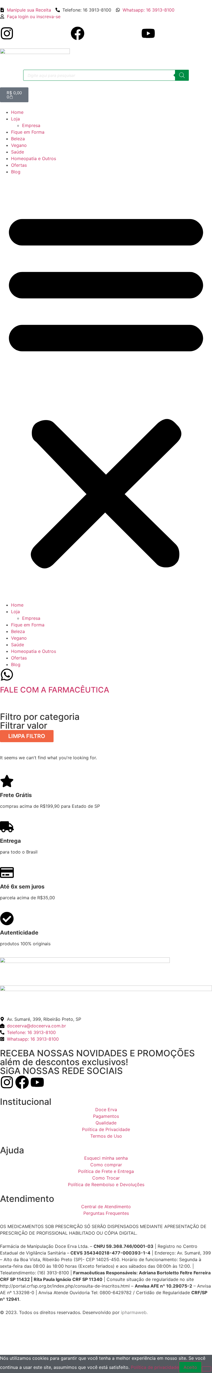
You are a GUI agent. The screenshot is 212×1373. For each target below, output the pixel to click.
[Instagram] (7, 33)
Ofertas (19, 165)
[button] (106, 388)
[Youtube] (148, 33)
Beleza (18, 138)
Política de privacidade (155, 1367)
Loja (15, 119)
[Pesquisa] (182, 75)
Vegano (19, 145)
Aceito (190, 1367)
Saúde (17, 152)
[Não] (206, 1368)
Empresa (31, 125)
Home (17, 112)
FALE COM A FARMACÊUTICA (54, 689)
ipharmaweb (134, 1312)
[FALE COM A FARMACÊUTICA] (7, 675)
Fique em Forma (27, 132)
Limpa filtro (26, 736)
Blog (15, 171)
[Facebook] (77, 33)
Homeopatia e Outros (33, 158)
